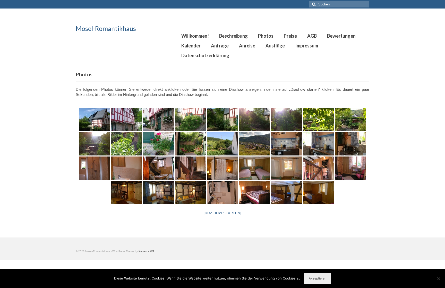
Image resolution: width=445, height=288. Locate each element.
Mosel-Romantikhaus (106, 28)
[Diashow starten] (223, 213)
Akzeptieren (317, 278)
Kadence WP (146, 251)
